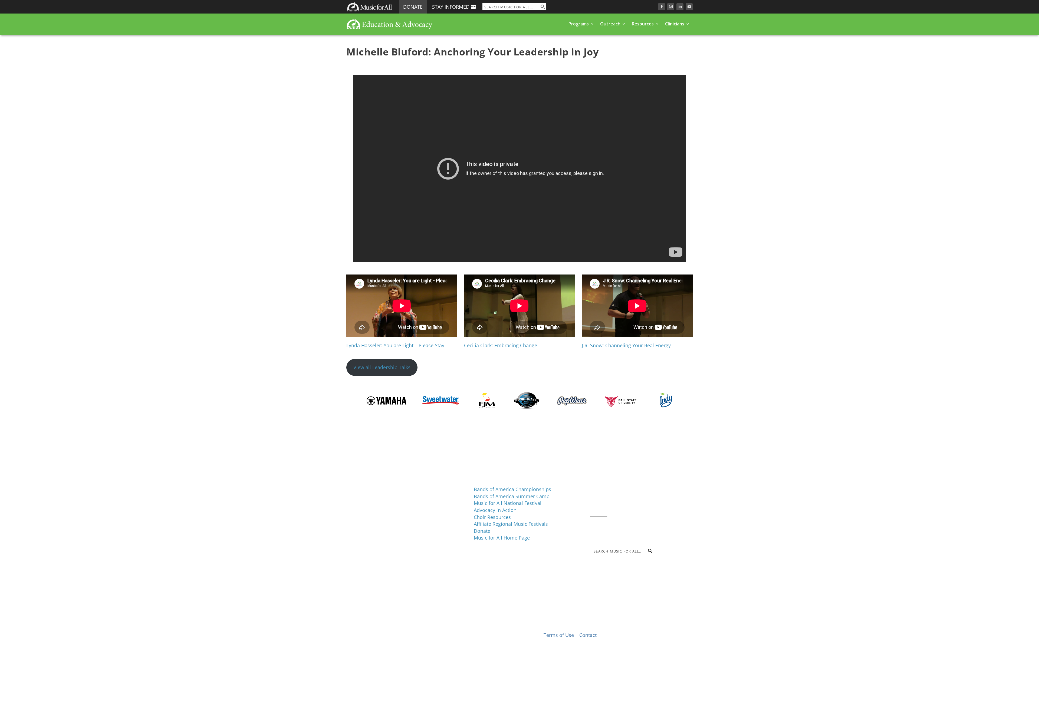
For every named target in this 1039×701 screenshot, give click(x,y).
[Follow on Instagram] (670, 6)
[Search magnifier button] (542, 6)
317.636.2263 (635, 500)
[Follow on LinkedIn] (679, 6)
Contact (598, 513)
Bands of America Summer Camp (512, 496)
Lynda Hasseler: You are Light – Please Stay (395, 345)
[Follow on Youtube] (689, 6)
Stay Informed (450, 7)
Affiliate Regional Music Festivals (511, 524)
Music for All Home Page (502, 537)
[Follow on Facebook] (661, 6)
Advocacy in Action (495, 510)
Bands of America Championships (512, 489)
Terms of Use (559, 635)
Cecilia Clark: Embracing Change (500, 345)
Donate (413, 7)
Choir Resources (492, 517)
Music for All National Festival (507, 503)
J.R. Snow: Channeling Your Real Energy (626, 345)
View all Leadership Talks (381, 367)
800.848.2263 (626, 507)
